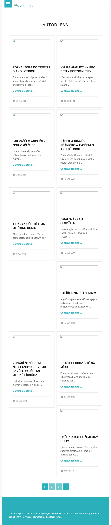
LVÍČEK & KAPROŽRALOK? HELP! (79, 439)
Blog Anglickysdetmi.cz (50, 513)
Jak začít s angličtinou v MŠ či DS (29, 143)
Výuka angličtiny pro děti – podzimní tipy (77, 69)
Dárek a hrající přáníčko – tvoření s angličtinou (77, 145)
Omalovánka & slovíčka (71, 221)
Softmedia (43, 516)
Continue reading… (23, 90)
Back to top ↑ (57, 516)
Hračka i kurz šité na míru (77, 365)
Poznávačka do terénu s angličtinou (31, 69)
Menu (8, 3)
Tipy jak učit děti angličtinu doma (29, 226)
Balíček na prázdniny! (78, 293)
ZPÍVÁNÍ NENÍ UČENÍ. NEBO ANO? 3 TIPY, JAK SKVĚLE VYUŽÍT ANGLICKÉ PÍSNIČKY (29, 369)
